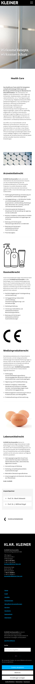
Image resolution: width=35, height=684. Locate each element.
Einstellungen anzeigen (17, 678)
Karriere (7, 607)
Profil (6, 594)
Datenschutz (19, 681)
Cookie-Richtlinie (10, 681)
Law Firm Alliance (9, 641)
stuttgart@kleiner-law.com (12, 564)
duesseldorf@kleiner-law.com (13, 576)
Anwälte (7, 597)
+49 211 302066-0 (10, 572)
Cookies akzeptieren (17, 667)
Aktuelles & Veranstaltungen (13, 604)
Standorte (7, 611)
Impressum (27, 681)
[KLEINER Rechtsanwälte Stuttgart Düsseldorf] (10, 2)
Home (6, 590)
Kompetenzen (8, 600)
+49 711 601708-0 (10, 560)
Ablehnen (17, 673)
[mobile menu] (31, 2)
